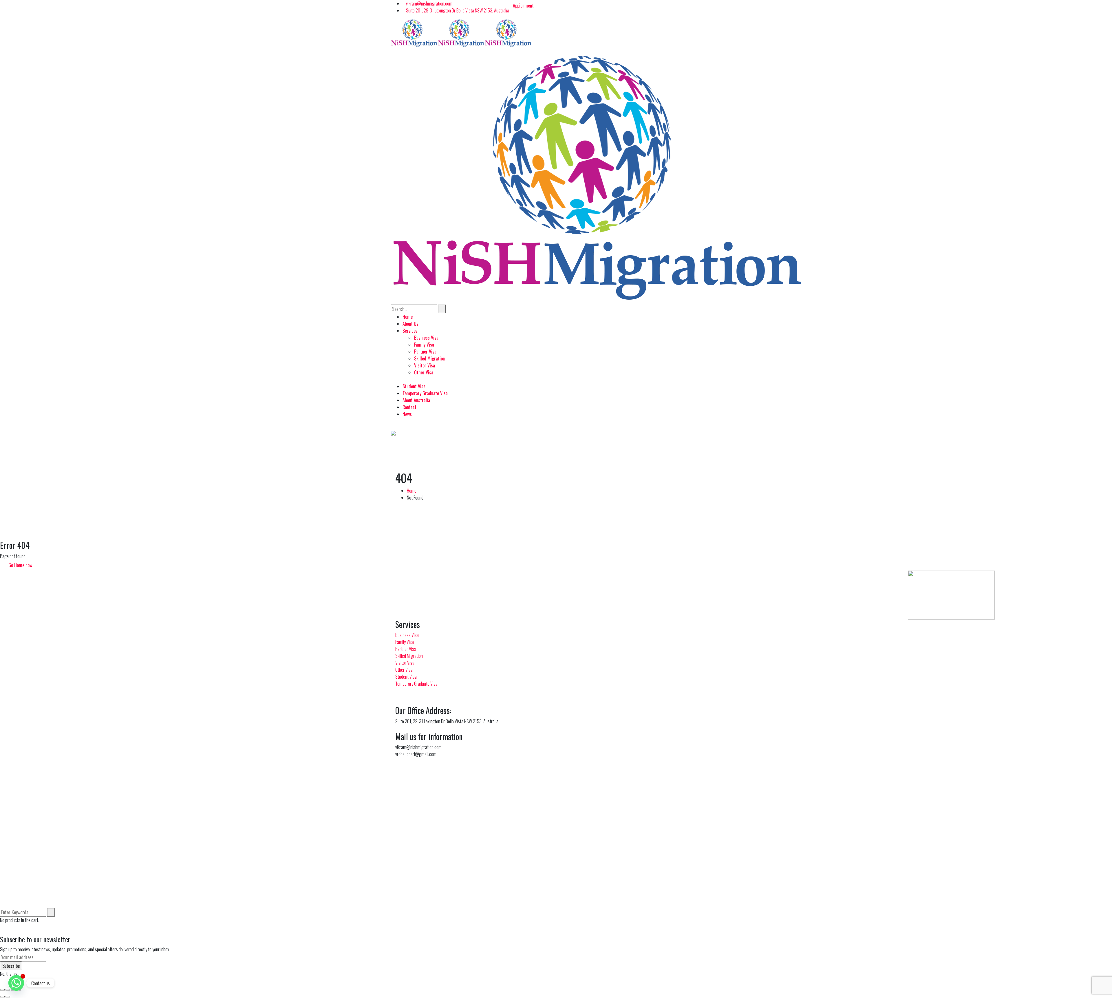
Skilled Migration (409, 655)
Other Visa (404, 669)
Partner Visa (405, 648)
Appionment (523, 5)
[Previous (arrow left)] (2, 996)
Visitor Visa (404, 662)
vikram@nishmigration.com (429, 3)
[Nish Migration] (414, 32)
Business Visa (407, 634)
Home (411, 490)
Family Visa (404, 641)
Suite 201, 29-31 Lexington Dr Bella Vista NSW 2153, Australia (457, 10)
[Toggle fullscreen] (8, 989)
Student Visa (406, 676)
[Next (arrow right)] (8, 996)
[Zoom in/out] (2, 989)
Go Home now (19, 565)
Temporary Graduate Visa (416, 683)
